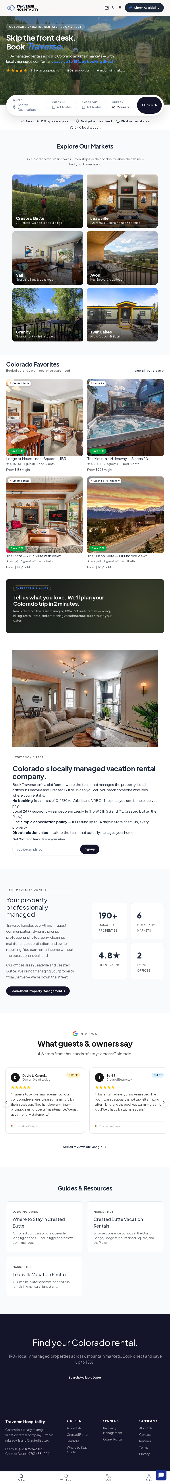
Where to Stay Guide (77, 1449)
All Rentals (74, 1428)
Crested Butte (77, 1434)
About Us (146, 1428)
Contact (145, 1434)
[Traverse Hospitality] (22, 7)
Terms (143, 1447)
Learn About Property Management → (38, 991)
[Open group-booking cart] (106, 8)
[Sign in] (120, 8)
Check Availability (146, 7)
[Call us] (113, 7)
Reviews (145, 1441)
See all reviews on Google (82, 1147)
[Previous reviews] (6, 1102)
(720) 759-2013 (30, 1449)
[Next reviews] (163, 1102)
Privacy (144, 1454)
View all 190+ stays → (149, 370)
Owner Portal (112, 1439)
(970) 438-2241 (39, 1454)
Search (152, 105)
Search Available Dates (85, 1377)
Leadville (73, 1441)
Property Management (112, 1430)
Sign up (90, 849)
